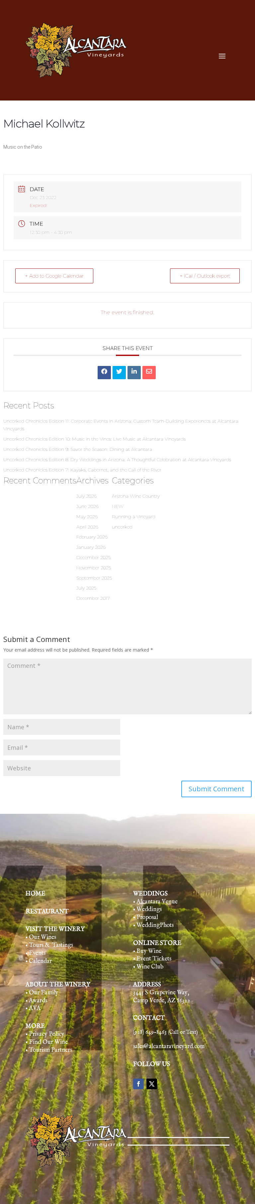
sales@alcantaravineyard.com (169, 1046)
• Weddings (147, 909)
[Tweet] (119, 372)
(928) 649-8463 (165, 1032)
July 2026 (86, 496)
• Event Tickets (152, 959)
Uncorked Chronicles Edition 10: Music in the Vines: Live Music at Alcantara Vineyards (94, 439)
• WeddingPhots (153, 925)
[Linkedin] (134, 372)
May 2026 (87, 517)
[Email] (149, 372)
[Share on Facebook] (104, 372)
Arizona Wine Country (136, 496)
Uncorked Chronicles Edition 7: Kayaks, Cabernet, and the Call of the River (82, 470)
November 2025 (93, 568)
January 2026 (91, 547)
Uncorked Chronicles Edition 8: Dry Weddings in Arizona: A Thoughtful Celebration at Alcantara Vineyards (117, 459)
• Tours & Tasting (48, 945)
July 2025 (86, 588)
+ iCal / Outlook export (205, 276)
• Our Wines (41, 937)
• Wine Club (148, 967)
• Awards (36, 1001)
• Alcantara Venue (155, 902)
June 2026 (87, 506)
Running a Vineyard (133, 517)
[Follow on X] (151, 1084)
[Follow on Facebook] (138, 1084)
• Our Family (42, 993)
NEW (118, 506)
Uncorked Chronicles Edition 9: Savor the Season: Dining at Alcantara (77, 449)
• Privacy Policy (45, 1034)
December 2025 (93, 557)
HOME (35, 894)
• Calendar (39, 961)
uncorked (122, 527)
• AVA (33, 1008)
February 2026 (92, 537)
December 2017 (93, 598)
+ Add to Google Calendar (54, 276)
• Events (35, 953)
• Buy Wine (147, 951)
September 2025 (94, 578)
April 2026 (87, 527)
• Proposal (145, 917)
